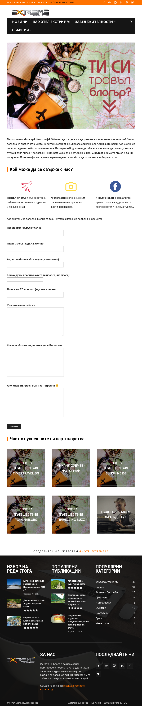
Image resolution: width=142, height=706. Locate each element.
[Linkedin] (121, 2)
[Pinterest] (126, 2)
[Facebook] (103, 2)
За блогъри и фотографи (62, 2)
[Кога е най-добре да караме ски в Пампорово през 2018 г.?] (14, 584)
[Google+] (109, 2)
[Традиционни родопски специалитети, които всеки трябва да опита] (58, 618)
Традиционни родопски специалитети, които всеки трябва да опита (78, 621)
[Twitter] (132, 2)
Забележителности (94, 22)
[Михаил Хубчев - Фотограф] (71, 468)
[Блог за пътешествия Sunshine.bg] (116, 468)
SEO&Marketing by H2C (115, 702)
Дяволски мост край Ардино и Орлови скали (34, 603)
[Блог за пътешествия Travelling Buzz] (71, 515)
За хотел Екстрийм (51, 22)
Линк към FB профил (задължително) (31, 289)
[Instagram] (115, 2)
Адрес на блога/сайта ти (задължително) (33, 259)
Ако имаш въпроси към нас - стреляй (31, 385)
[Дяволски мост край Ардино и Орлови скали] (14, 603)
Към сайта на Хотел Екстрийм (21, 2)
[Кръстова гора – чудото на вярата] (58, 584)
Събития (20, 30)
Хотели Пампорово (78, 702)
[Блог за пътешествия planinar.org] (26, 515)
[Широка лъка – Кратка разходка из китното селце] (14, 621)
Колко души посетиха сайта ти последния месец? (38, 275)
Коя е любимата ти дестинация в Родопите (34, 345)
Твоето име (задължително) (24, 227)
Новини (20, 22)
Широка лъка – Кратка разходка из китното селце (33, 620)
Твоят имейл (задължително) (25, 243)
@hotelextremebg (94, 551)
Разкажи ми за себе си (21, 305)
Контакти (42, 2)
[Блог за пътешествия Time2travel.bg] (26, 468)
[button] (131, 21)
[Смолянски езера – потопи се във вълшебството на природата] (58, 598)
